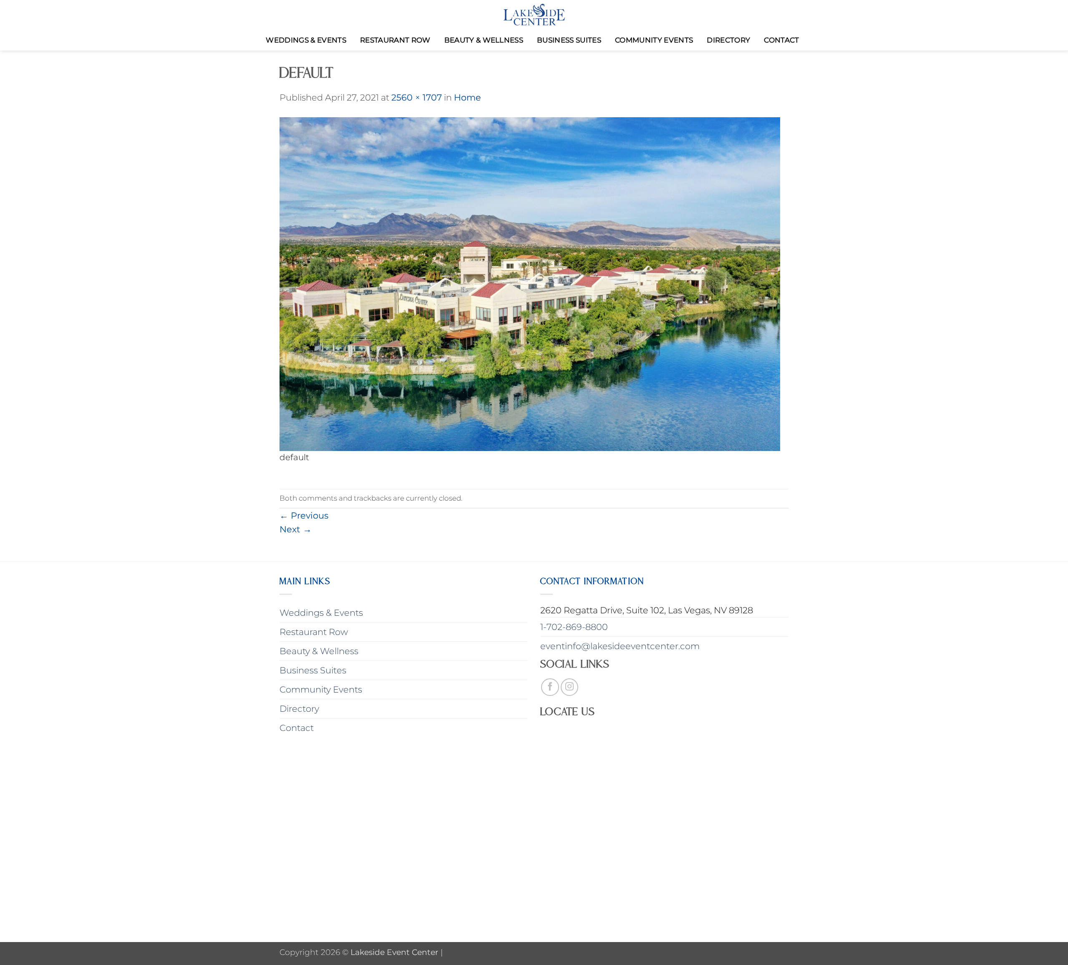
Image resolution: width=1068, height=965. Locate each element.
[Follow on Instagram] (570, 687)
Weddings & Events (306, 40)
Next (296, 529)
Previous (304, 515)
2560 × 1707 (416, 97)
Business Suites (569, 40)
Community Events (654, 40)
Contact (781, 40)
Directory (728, 40)
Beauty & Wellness (484, 40)
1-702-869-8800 (574, 627)
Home (467, 97)
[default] (530, 283)
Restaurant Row (395, 40)
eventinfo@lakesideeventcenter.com (620, 646)
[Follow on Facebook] (550, 687)
